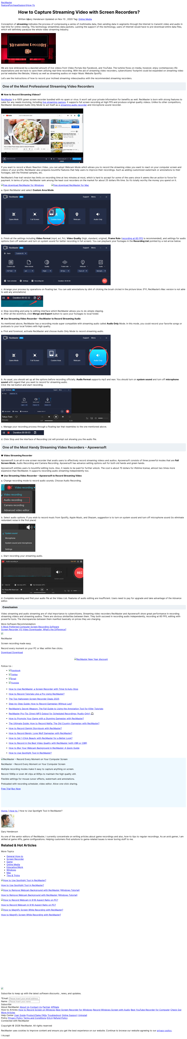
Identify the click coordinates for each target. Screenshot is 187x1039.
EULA (50, 1018)
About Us (24, 1007)
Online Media (85, 19)
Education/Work (15, 867)
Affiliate (55, 1007)
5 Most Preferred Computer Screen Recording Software (30, 626)
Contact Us (36, 1007)
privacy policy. (164, 1030)
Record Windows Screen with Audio (111, 1009)
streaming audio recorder (74, 105)
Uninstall (82, 1015)
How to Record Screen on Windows (36, 1009)
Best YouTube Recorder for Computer (150, 1009)
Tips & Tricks (13, 875)
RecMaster (6, 2)
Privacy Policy (15, 1018)
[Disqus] (93, 952)
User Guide (20, 1015)
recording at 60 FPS (132, 238)
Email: (4, 998)
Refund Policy (60, 1018)
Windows (11, 870)
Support (22, 5)
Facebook (15, 670)
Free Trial (6, 788)
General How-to (15, 856)
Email (13, 678)
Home (4, 810)
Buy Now (16, 788)
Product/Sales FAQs (36, 1015)
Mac (9, 872)
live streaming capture (54, 102)
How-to (13, 810)
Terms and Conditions (34, 1018)
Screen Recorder (15, 859)
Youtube (15, 682)
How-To (31, 5)
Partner (46, 1007)
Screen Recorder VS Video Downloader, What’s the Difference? (33, 629)
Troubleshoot (54, 1015)
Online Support (69, 1015)
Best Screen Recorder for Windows (74, 1009)
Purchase (13, 5)
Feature (5, 5)
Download (6, 652)
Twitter (14, 674)
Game (10, 861)
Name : (4, 1001)
